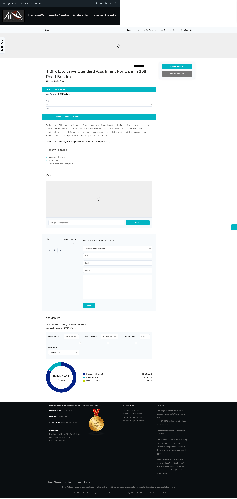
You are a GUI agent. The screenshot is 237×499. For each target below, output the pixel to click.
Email (74, 244)
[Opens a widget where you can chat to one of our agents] (228, 495)
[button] (40, 15)
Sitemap (87, 482)
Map (67, 117)
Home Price (53, 336)
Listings (137, 30)
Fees (87, 15)
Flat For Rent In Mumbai (131, 410)
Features (57, 117)
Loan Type (52, 347)
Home (30, 15)
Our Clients (78, 15)
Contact (76, 117)
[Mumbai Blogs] (98, 422)
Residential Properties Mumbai (133, 421)
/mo (65, 94)
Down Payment (90, 336)
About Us (39, 15)
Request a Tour (177, 74)
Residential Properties (58, 15)
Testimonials (97, 15)
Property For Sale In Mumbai (132, 414)
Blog (69, 482)
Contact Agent (177, 66)
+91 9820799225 (69, 240)
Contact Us (110, 15)
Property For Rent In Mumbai (133, 417)
